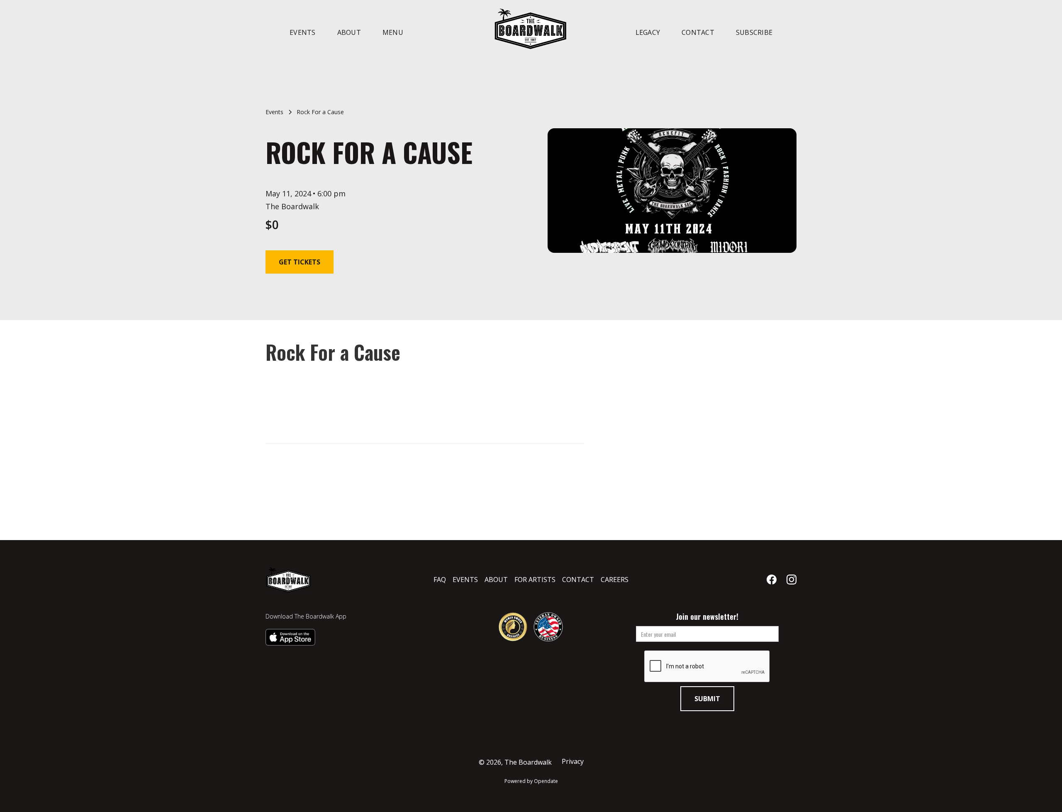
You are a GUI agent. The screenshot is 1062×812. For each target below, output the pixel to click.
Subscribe (754, 32)
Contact (698, 32)
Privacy (573, 761)
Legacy (648, 32)
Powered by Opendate (531, 781)
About (349, 32)
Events (303, 32)
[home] (531, 28)
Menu (392, 32)
